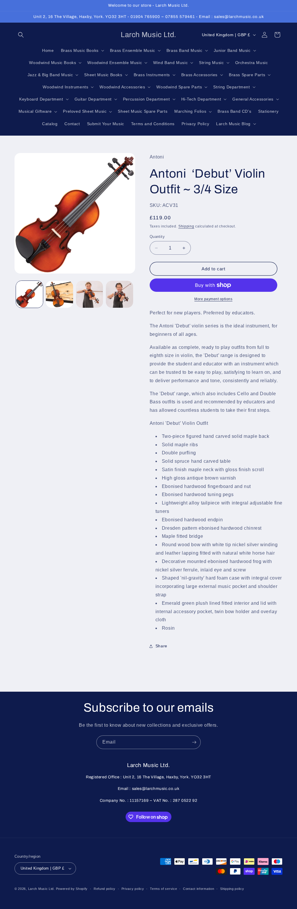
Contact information (198, 888)
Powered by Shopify (72, 888)
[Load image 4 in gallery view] (119, 294)
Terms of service (163, 888)
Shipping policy (232, 888)
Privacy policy (133, 888)
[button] (21, 34)
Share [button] (161, 646)
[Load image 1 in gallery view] (29, 294)
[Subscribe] (194, 742)
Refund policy (104, 888)
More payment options (213, 299)
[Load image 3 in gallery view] (89, 294)
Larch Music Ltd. (41, 888)
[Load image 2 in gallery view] (59, 294)
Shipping (186, 226)
